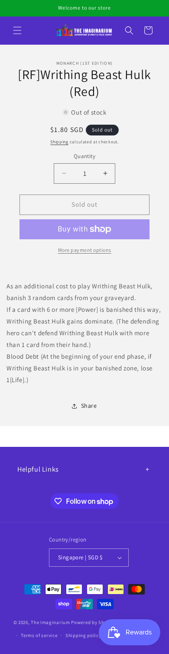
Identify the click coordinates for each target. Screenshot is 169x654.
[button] (17, 30)
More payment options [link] (84, 250)
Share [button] (89, 406)
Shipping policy (83, 635)
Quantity (84, 156)
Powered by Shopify (93, 622)
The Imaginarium (50, 622)
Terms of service (39, 635)
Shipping (59, 142)
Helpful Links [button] (38, 469)
